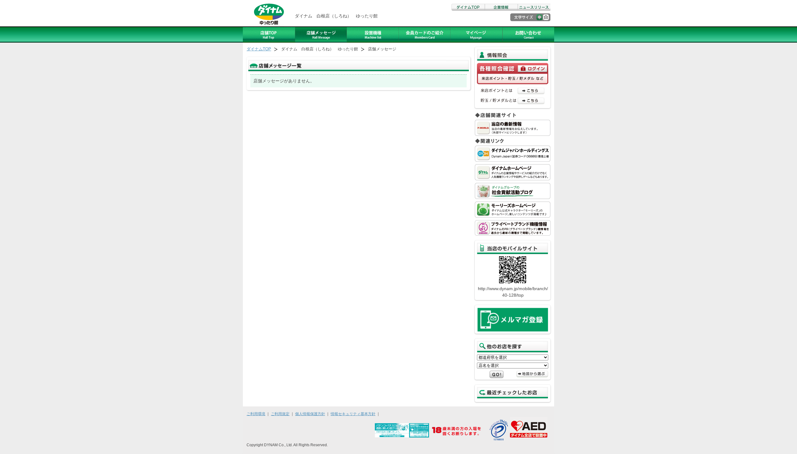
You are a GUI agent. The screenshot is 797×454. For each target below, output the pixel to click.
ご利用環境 (256, 414)
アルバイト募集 (476, 34)
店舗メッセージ (321, 34)
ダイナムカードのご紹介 (424, 34)
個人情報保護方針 (310, 414)
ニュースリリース (533, 7)
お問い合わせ (528, 34)
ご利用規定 (280, 414)
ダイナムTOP (467, 7)
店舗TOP (269, 34)
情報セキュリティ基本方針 (353, 414)
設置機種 (373, 34)
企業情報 (500, 7)
